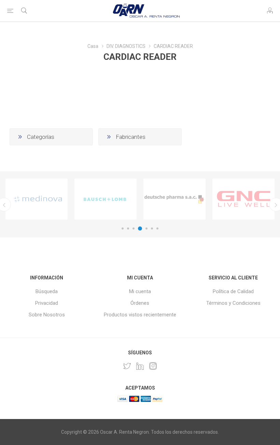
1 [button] (123, 228)
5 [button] (146, 228)
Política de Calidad (233, 291)
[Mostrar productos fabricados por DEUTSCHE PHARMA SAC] (174, 199)
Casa (92, 46)
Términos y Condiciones (233, 303)
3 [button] (133, 228)
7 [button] (157, 228)
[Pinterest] (140, 366)
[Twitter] (127, 366)
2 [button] (128, 228)
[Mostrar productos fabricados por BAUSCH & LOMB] (105, 199)
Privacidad (46, 303)
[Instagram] (153, 366)
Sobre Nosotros (47, 315)
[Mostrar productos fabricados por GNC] (243, 199)
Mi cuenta (140, 291)
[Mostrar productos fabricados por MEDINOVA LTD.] (36, 199)
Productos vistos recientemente (140, 315)
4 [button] (140, 228)
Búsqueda (47, 291)
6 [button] (152, 228)
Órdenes (139, 303)
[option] (36, 199)
